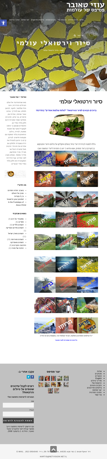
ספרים (21, 222)
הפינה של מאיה (17, 248)
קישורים (98, 376)
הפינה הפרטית (95, 392)
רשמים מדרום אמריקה (15, 228)
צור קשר (98, 395)
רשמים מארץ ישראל (16, 233)
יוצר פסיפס (97, 390)
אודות (99, 371)
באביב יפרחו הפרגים (16, 190)
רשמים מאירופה (17, 239)
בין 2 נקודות (19, 196)
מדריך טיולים (96, 381)
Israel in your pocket (15, 199)
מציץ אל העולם (18, 193)
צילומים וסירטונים (94, 388)
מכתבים (98, 373)
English (98, 378)
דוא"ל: (31, 410)
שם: (32, 401)
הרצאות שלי (97, 383)
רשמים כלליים (18, 225)
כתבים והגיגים (96, 385)
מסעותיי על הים (17, 219)
